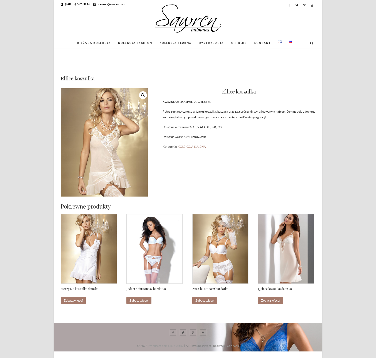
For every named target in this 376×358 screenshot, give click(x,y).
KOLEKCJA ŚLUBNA (175, 42)
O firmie (239, 42)
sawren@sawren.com (111, 4)
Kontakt (262, 42)
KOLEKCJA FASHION (135, 42)
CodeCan (233, 346)
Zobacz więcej (73, 300)
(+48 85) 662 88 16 (77, 4)
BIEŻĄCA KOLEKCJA (94, 42)
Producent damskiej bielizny (165, 346)
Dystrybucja (211, 42)
